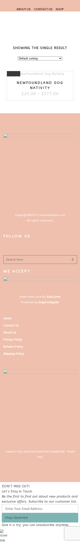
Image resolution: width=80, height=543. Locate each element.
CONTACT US (43, 9)
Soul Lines (54, 296)
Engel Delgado (49, 302)
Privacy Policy (12, 339)
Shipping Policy (13, 353)
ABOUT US (23, 9)
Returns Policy (13, 346)
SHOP (60, 9)
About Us (9, 332)
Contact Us (11, 325)
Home (7, 318)
